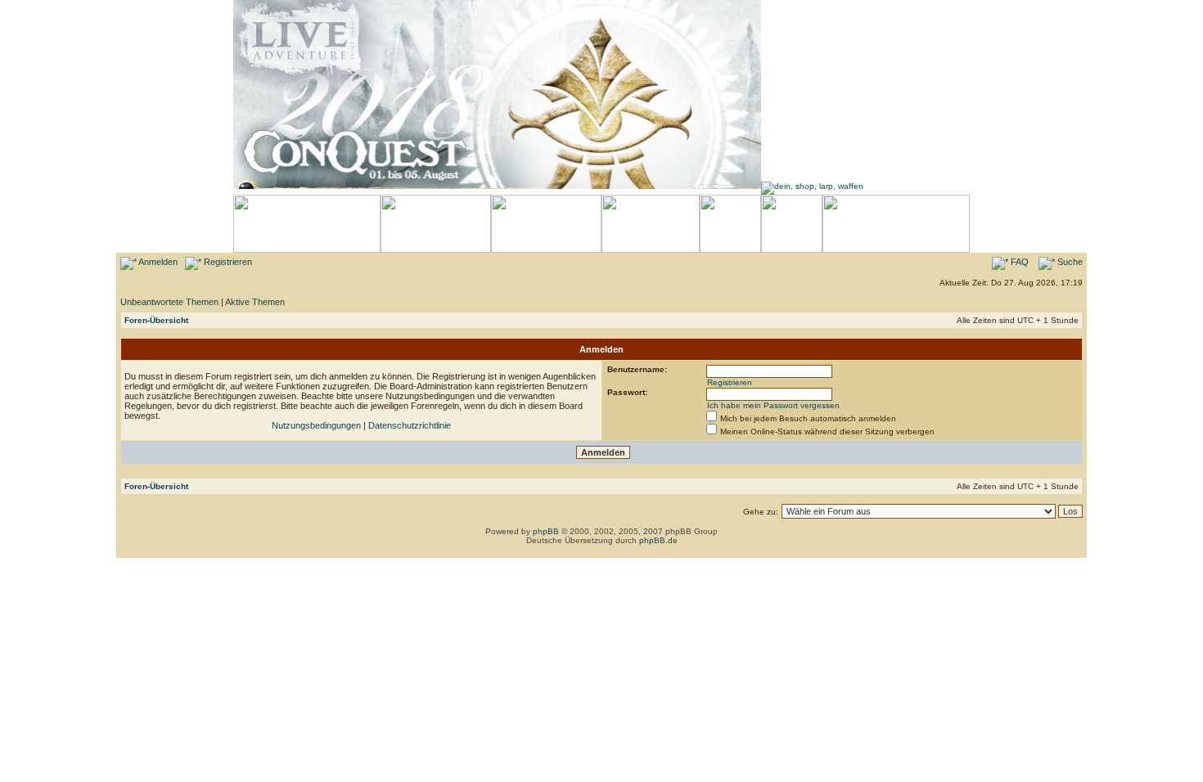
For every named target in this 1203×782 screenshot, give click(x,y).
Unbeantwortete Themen (169, 302)
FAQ (1018, 262)
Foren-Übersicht (156, 320)
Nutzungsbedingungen (316, 425)
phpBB (546, 531)
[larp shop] (812, 186)
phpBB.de (658, 540)
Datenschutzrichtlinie (409, 425)
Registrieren (226, 262)
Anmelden (157, 262)
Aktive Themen (255, 302)
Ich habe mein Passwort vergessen (773, 405)
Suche (1069, 262)
